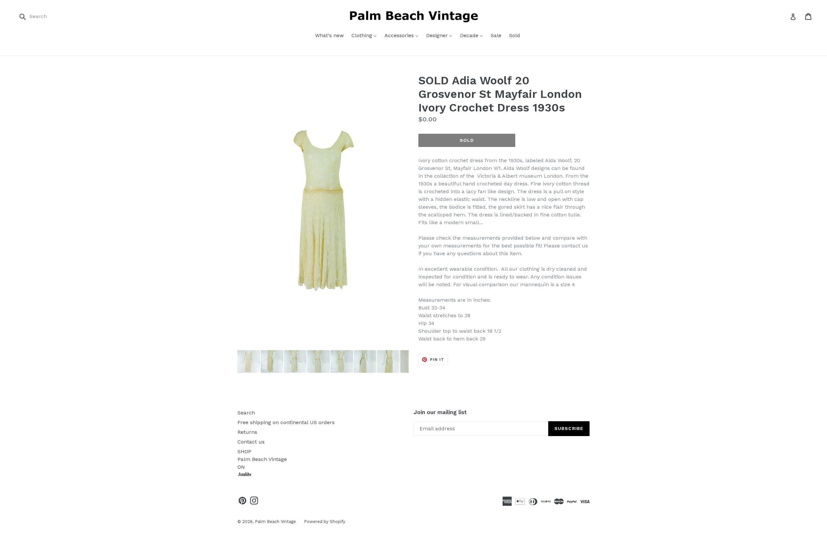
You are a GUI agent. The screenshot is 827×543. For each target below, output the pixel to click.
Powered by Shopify (324, 521)
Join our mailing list (440, 412)
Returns (247, 432)
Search (246, 413)
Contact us (251, 442)
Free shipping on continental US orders (286, 422)
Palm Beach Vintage (275, 521)
